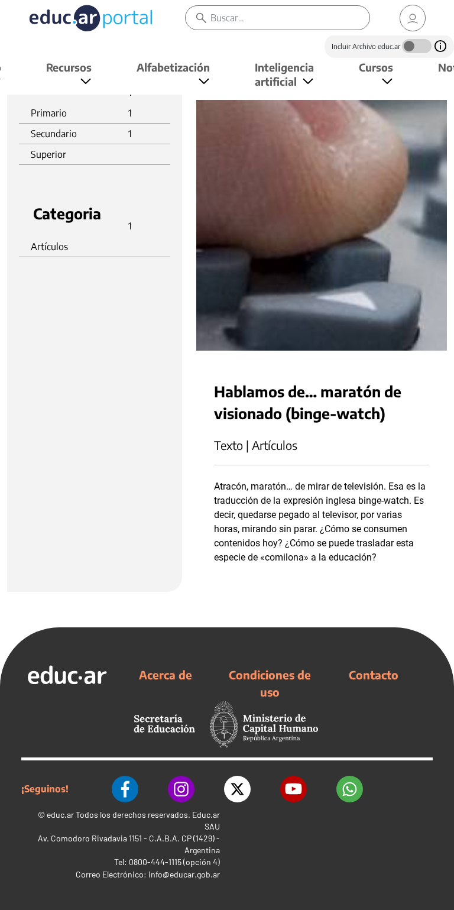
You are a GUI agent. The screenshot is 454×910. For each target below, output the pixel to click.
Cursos (376, 67)
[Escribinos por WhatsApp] (349, 789)
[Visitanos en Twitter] (237, 789)
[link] (413, 18)
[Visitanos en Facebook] (125, 789)
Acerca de (165, 675)
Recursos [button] (69, 67)
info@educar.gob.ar (184, 874)
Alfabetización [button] (173, 67)
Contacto (373, 675)
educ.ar (60, 814)
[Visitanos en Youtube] (293, 789)
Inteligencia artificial (284, 74)
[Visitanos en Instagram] (181, 789)
